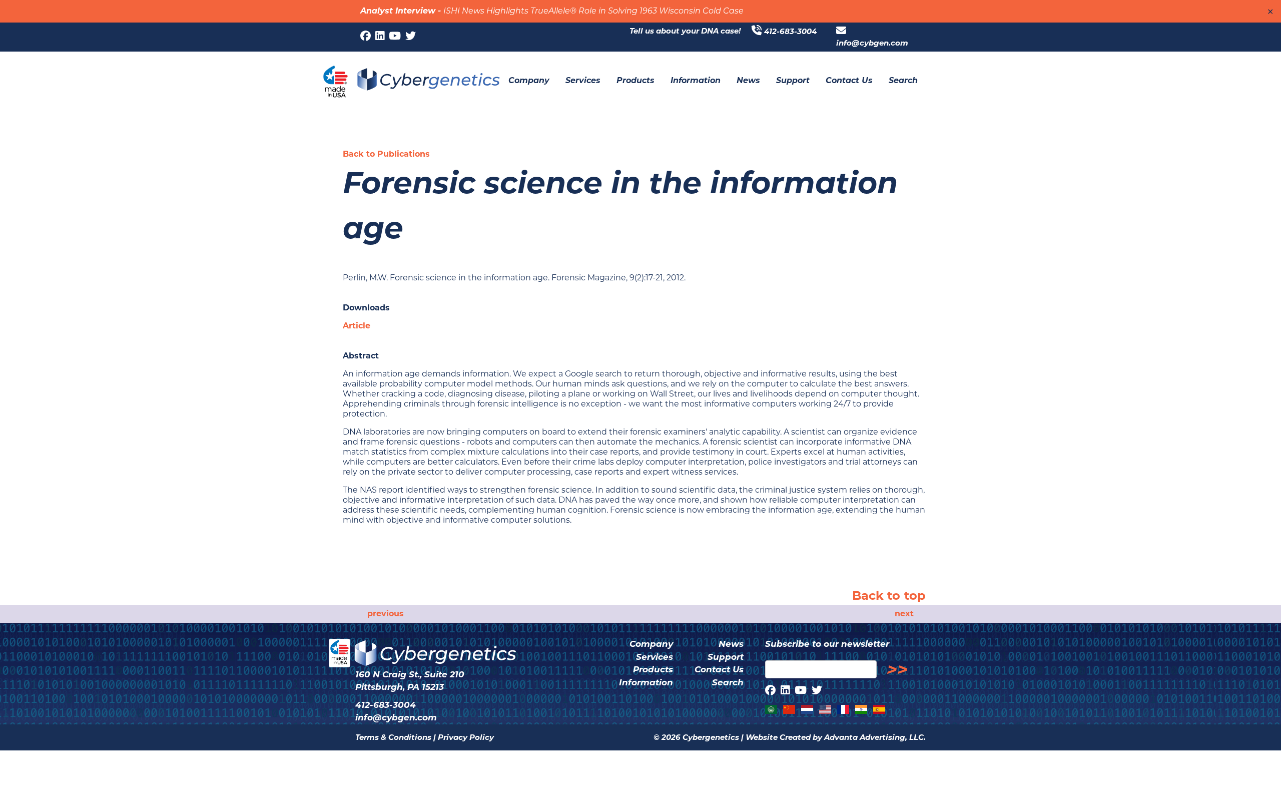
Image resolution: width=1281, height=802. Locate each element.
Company (651, 644)
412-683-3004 (790, 31)
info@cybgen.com (872, 43)
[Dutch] (807, 709)
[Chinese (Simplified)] (789, 709)
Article (356, 325)
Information (646, 682)
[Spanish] (879, 709)
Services (654, 657)
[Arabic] (771, 709)
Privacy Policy (466, 737)
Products (653, 669)
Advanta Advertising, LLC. (875, 737)
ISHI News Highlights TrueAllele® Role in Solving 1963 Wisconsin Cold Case (593, 12)
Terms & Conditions (393, 737)
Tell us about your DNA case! (685, 31)
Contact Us (719, 669)
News (731, 644)
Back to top (889, 595)
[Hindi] (861, 709)
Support (726, 657)
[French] (843, 709)
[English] (825, 709)
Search (728, 682)
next (904, 613)
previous (385, 613)
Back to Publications (386, 154)
